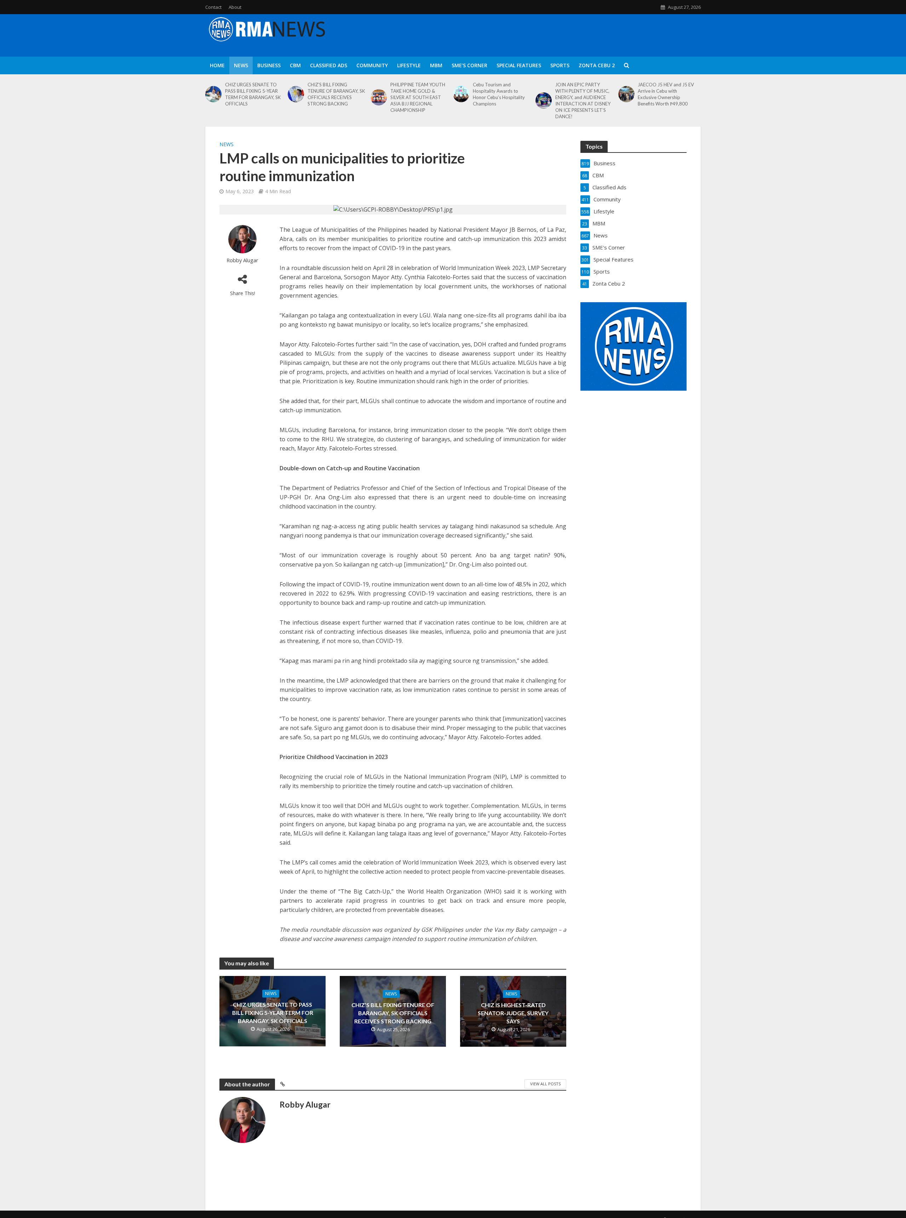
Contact (213, 7)
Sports (559, 65)
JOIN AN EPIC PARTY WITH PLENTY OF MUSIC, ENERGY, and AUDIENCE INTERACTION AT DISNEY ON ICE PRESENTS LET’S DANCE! (582, 100)
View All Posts (545, 1083)
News (241, 65)
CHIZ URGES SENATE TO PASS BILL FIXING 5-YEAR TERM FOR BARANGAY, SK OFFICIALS (253, 94)
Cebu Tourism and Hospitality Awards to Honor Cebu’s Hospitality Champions (499, 94)
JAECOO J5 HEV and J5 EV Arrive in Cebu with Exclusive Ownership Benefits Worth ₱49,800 (666, 94)
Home (217, 65)
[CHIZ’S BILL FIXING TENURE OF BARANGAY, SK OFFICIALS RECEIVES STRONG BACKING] (296, 94)
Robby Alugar (242, 260)
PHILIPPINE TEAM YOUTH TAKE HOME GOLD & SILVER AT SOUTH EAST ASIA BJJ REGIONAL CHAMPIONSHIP (417, 97)
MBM (436, 65)
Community (372, 65)
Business (269, 65)
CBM (295, 65)
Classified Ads (328, 65)
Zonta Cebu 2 (597, 65)
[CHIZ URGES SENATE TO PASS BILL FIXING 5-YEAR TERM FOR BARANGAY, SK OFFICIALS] (213, 94)
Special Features (519, 65)
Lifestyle (409, 65)
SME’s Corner (469, 65)
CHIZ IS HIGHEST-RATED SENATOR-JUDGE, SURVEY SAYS (513, 1012)
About (235, 7)
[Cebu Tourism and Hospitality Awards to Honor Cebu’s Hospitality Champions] (461, 94)
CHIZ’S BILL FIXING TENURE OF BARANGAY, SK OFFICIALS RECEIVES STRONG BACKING (336, 94)
